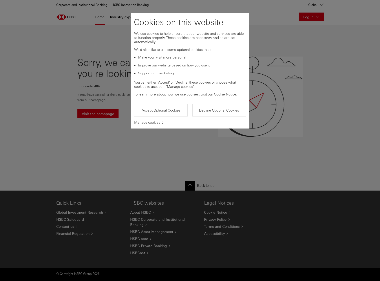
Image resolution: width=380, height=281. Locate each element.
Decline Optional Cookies (219, 110)
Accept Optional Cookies (161, 110)
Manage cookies (147, 122)
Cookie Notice (225, 94)
